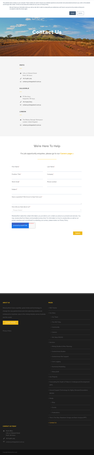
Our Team (55, 317)
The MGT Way (56, 322)
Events (54, 407)
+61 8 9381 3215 (27, 78)
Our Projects (53, 377)
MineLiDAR (55, 372)
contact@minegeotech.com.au (32, 81)
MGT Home (53, 308)
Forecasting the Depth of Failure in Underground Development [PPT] (69, 383)
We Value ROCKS (57, 337)
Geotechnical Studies (58, 351)
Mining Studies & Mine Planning (62, 346)
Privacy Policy (7, 331)
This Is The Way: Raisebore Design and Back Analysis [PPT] (67, 417)
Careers (54, 332)
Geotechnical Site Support (60, 356)
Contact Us (52, 423)
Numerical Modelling (58, 367)
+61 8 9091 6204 (27, 102)
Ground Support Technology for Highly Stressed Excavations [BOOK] (68, 391)
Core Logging (56, 361)
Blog (53, 402)
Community (55, 327)
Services (52, 342)
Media (51, 398)
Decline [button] (80, 13)
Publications (56, 412)
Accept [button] (72, 13)
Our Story (52, 313)
